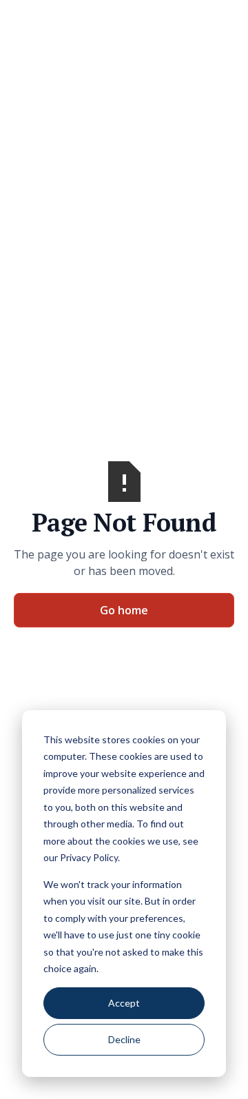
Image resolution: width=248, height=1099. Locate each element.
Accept (124, 1003)
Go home (124, 610)
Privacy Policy (89, 857)
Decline (124, 1039)
